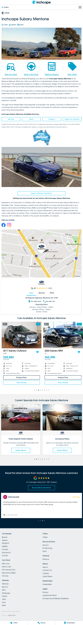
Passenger (6, 593)
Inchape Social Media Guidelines (56, 598)
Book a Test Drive (31, 74)
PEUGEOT (5, 543)
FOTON (5, 556)
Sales (31, 293)
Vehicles (5, 584)
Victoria (5, 576)
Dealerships (47, 584)
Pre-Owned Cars (8, 570)
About (45, 567)
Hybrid (4, 596)
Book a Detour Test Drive (41, 193)
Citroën (5, 549)
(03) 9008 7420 (50, 301)
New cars (5, 563)
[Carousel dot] (34, 390)
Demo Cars (6, 567)
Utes (3, 602)
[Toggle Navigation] (80, 7)
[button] (41, 505)
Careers (46, 573)
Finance (46, 559)
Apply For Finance (72, 119)
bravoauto (6, 552)
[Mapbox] (7, 276)
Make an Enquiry (52, 74)
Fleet (4, 605)
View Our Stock (11, 74)
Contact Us (47, 570)
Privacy (45, 592)
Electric (5, 587)
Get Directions (36, 301)
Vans (4, 599)
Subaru (5, 540)
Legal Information (50, 595)
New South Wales (9, 573)
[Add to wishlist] (34, 352)
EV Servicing (47, 548)
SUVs (3, 590)
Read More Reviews (41, 487)
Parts (31, 119)
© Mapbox (77, 276)
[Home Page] (41, 2)
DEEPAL (5, 546)
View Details (18, 382)
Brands (4, 537)
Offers (45, 537)
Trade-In (51, 119)
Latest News (47, 576)
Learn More (20, 450)
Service (11, 119)
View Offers (72, 74)
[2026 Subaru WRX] (60, 335)
